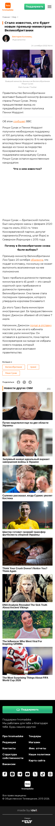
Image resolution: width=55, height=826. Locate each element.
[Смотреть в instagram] (12, 774)
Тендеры (35, 736)
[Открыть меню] (49, 7)
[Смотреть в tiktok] (42, 774)
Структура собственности (12, 756)
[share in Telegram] (30, 382)
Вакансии (8, 764)
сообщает (19, 121)
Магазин (34, 742)
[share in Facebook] (18, 382)
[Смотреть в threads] (50, 774)
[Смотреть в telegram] (20, 774)
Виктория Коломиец (22, 37)
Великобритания (13, 367)
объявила (37, 259)
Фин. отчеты (37, 748)
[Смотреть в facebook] (4, 774)
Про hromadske (12, 736)
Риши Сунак (11, 373)
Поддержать (34, 6)
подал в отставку (41, 325)
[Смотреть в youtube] (27, 774)
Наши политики (39, 754)
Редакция (9, 742)
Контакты (9, 748)
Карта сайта (37, 760)
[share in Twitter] (24, 382)
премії (33, 367)
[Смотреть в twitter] (35, 774)
